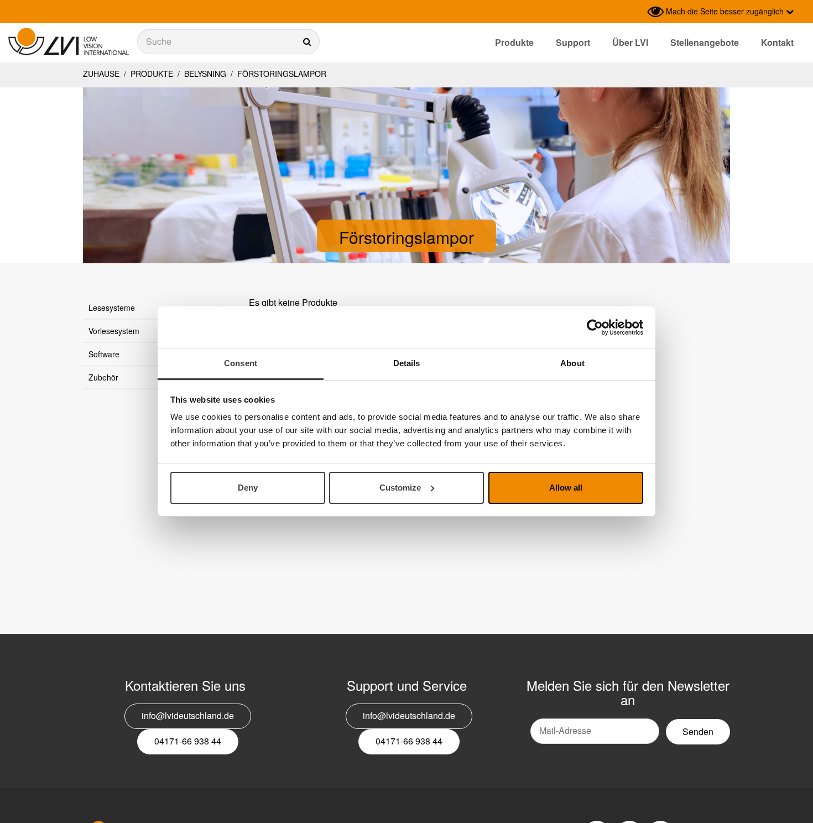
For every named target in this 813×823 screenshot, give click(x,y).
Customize (400, 487)
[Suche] (228, 41)
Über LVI (630, 42)
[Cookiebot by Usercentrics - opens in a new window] (594, 327)
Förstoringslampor (280, 73)
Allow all (565, 487)
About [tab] (572, 363)
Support (573, 42)
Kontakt (777, 42)
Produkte (514, 42)
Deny (248, 487)
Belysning (205, 73)
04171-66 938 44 (187, 741)
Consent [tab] (240, 363)
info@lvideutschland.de (188, 715)
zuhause (101, 73)
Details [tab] (406, 363)
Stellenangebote (704, 42)
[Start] (68, 41)
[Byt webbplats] (636, 11)
